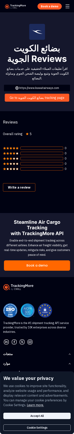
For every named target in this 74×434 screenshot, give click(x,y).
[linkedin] (6, 342)
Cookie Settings (37, 427)
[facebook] (14, 342)
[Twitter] (22, 342)
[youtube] (30, 342)
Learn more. (35, 405)
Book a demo (37, 265)
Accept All (37, 416)
